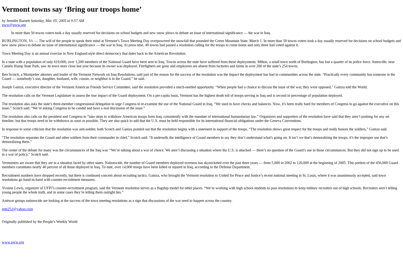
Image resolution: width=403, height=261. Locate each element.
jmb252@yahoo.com (17, 209)
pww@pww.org (14, 25)
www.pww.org (13, 242)
